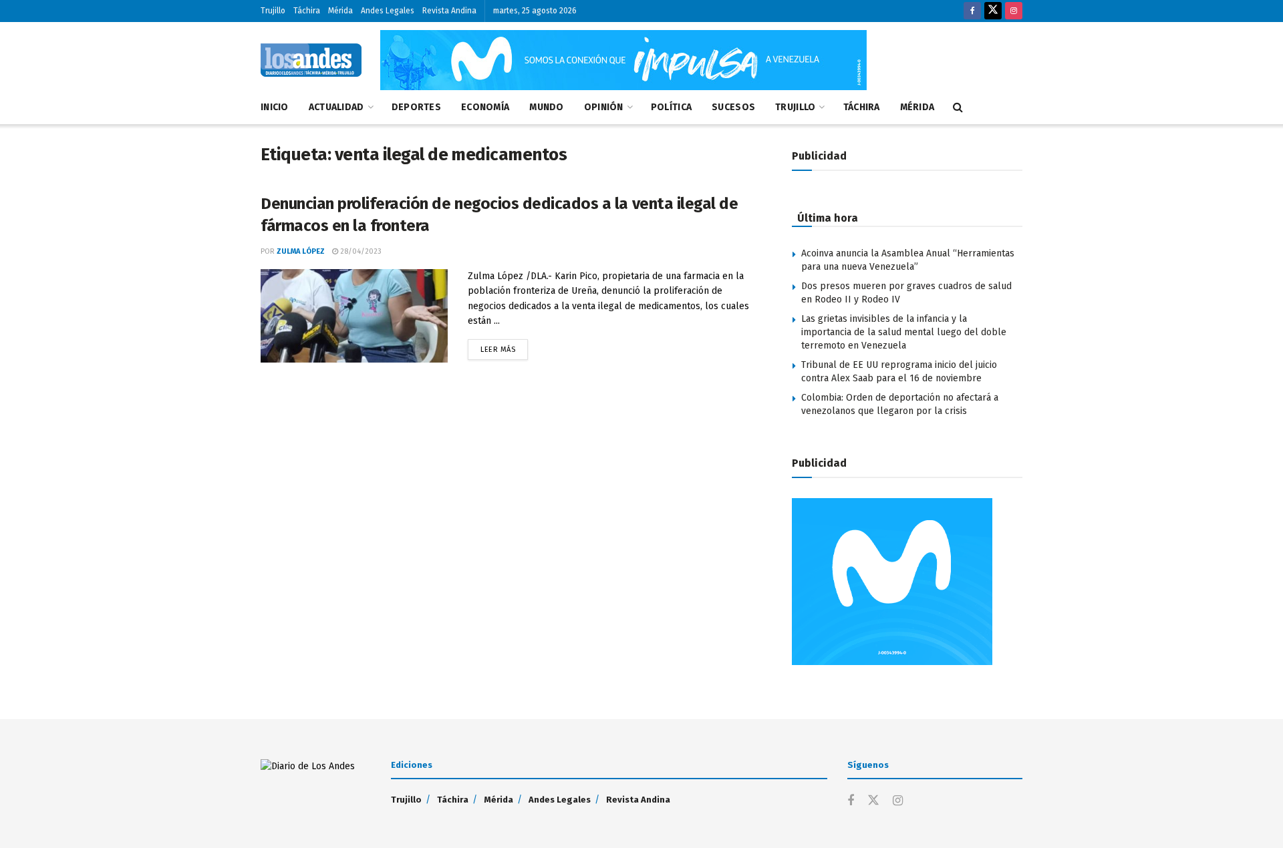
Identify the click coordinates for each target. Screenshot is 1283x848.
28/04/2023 (360, 251)
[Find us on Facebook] (972, 11)
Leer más (504, 346)
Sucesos (733, 107)
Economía (485, 107)
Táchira (306, 10)
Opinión (603, 107)
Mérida (340, 10)
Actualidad (336, 107)
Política (671, 107)
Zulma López (301, 251)
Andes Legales (387, 10)
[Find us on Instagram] (1013, 11)
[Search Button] (958, 107)
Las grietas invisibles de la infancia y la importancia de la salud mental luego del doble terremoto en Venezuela (903, 332)
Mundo (546, 107)
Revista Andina (449, 10)
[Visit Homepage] (311, 60)
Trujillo (273, 10)
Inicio (275, 107)
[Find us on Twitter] (993, 11)
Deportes (416, 107)
